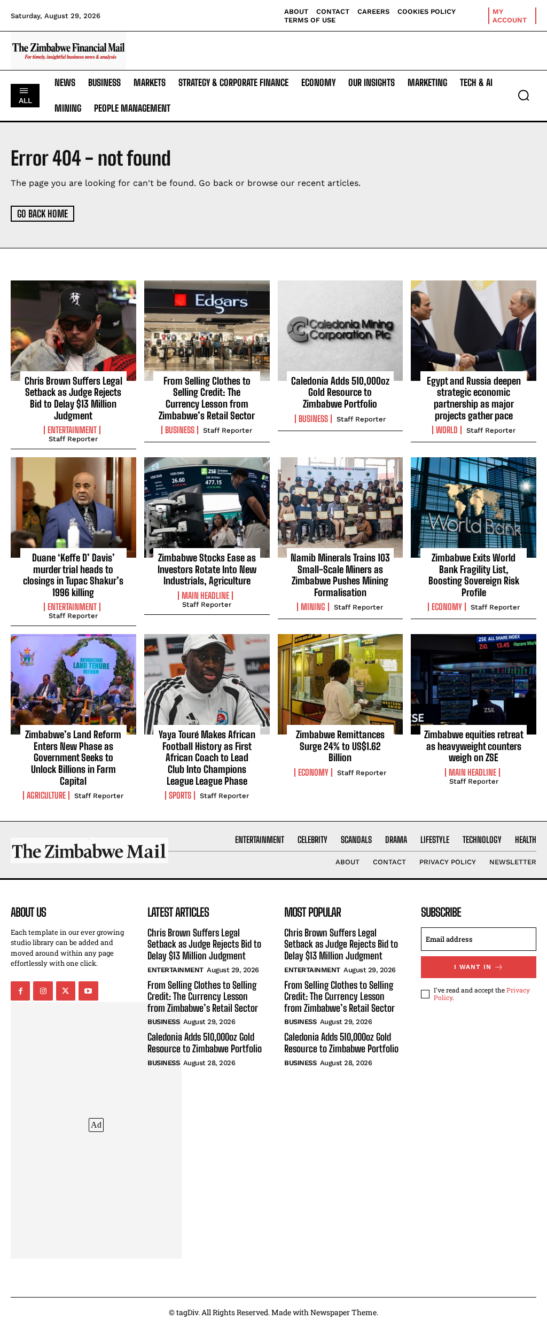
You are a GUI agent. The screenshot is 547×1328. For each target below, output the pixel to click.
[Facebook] (20, 991)
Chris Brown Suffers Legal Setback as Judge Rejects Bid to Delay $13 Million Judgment (73, 398)
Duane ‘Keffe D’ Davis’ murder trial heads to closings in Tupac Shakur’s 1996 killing (73, 575)
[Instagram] (42, 991)
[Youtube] (88, 991)
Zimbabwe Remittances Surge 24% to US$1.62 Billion (340, 746)
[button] (523, 95)
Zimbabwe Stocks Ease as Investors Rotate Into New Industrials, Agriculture (207, 569)
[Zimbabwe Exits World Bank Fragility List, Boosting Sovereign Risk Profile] (473, 507)
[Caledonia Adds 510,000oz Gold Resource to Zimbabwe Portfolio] (340, 330)
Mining (313, 607)
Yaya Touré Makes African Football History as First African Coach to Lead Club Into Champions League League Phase (207, 757)
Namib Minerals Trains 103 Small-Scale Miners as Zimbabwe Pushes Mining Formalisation (340, 575)
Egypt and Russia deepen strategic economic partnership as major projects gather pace (474, 398)
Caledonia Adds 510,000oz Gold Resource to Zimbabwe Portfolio (340, 392)
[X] (65, 991)
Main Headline (205, 595)
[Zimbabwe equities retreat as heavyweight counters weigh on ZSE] (473, 684)
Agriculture (46, 795)
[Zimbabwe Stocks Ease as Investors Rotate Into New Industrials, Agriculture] (207, 507)
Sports (180, 795)
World (447, 430)
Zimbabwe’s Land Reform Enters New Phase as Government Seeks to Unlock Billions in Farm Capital (73, 757)
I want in (472, 967)
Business (179, 430)
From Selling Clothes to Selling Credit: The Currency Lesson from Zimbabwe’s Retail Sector (207, 398)
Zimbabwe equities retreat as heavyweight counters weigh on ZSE (473, 746)
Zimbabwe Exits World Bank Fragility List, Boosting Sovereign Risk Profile (473, 575)
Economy (447, 607)
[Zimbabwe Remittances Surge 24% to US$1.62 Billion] (340, 684)
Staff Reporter (73, 439)
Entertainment (72, 430)
